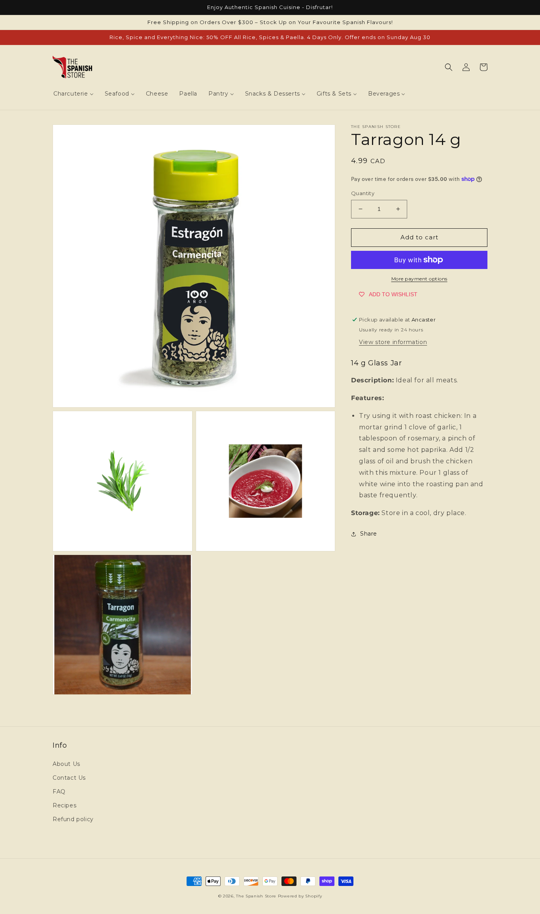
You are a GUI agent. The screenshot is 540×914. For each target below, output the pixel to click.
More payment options (419, 279)
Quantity (362, 193)
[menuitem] (73, 93)
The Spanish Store (256, 896)
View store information (393, 342)
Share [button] (368, 533)
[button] (448, 67)
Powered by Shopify (300, 896)
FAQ (59, 791)
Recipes (64, 805)
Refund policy (73, 819)
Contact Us (69, 777)
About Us (66, 763)
